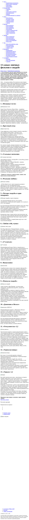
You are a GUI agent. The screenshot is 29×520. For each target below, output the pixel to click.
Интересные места (10, 52)
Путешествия (6, 8)
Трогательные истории (11, 56)
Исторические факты (11, 54)
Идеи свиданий (10, 37)
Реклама (8, 59)
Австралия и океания (11, 11)
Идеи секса (9, 41)
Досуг (4, 1)
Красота (5, 24)
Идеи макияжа (9, 26)
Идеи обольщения (10, 39)
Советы (8, 22)
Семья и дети (9, 47)
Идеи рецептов (9, 45)
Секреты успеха (10, 20)
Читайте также (6, 412)
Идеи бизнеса (9, 17)
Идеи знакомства (10, 36)
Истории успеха (10, 19)
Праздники (9, 5)
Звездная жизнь (10, 21)
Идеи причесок (10, 25)
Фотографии (9, 6)
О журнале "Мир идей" (9, 508)
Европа (8, 14)
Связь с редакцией (7, 511)
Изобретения (9, 50)
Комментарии (6, 414)
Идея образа (9, 29)
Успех (4, 16)
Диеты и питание (10, 31)
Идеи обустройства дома (12, 44)
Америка (8, 9)
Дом (4, 42)
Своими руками (10, 46)
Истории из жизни (10, 55)
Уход (7, 34)
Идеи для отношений (11, 40)
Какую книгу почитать (11, 4)
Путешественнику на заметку (13, 15)
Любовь (5, 35)
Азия (7, 10)
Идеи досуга (4, 70)
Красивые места (10, 13)
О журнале (6, 57)
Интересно (6, 49)
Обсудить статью (5, 399)
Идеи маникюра (10, 27)
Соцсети (8, 61)
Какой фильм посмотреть (12, 3)
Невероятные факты (11, 51)
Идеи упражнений (10, 32)
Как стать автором (10, 60)
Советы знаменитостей (11, 30)
